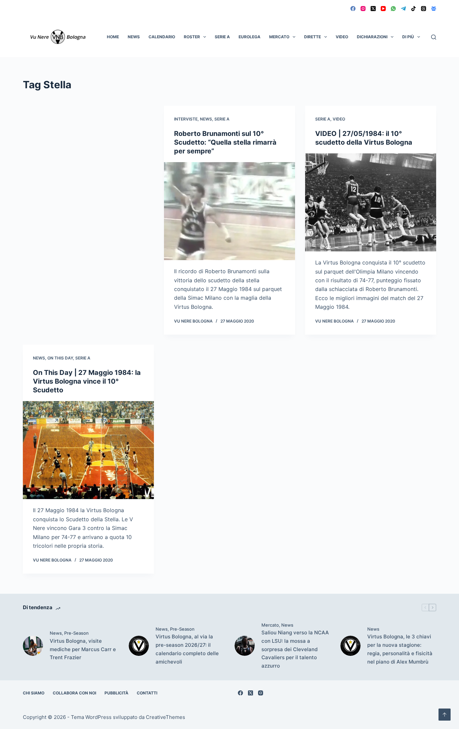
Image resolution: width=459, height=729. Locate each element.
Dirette (312, 36)
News (134, 36)
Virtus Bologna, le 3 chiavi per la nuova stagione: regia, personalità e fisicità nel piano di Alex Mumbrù (399, 649)
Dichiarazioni (372, 36)
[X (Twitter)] (373, 8)
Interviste (186, 119)
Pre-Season (76, 633)
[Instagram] (363, 8)
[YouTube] (383, 8)
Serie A (222, 36)
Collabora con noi (74, 692)
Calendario (162, 36)
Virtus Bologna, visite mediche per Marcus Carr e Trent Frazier (83, 649)
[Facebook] (353, 8)
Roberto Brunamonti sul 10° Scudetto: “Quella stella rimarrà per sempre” (225, 142)
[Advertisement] (88, 155)
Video (342, 36)
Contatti (147, 692)
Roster (192, 36)
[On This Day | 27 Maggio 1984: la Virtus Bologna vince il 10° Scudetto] (88, 450)
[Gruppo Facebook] (433, 8)
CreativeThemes (165, 717)
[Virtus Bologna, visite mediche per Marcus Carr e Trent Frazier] (33, 646)
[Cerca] (433, 37)
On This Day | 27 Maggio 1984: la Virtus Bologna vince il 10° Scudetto (87, 381)
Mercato (279, 36)
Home (113, 36)
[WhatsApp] (393, 8)
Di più (408, 36)
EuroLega (249, 36)
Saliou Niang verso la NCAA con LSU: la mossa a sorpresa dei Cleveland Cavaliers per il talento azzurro (295, 649)
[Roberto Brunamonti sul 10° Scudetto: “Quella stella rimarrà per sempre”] (229, 211)
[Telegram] (403, 8)
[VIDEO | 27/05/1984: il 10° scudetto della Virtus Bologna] (370, 202)
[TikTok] (413, 8)
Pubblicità (116, 692)
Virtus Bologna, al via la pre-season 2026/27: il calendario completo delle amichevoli (187, 649)
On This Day (60, 357)
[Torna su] (445, 715)
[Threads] (423, 8)
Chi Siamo (33, 692)
